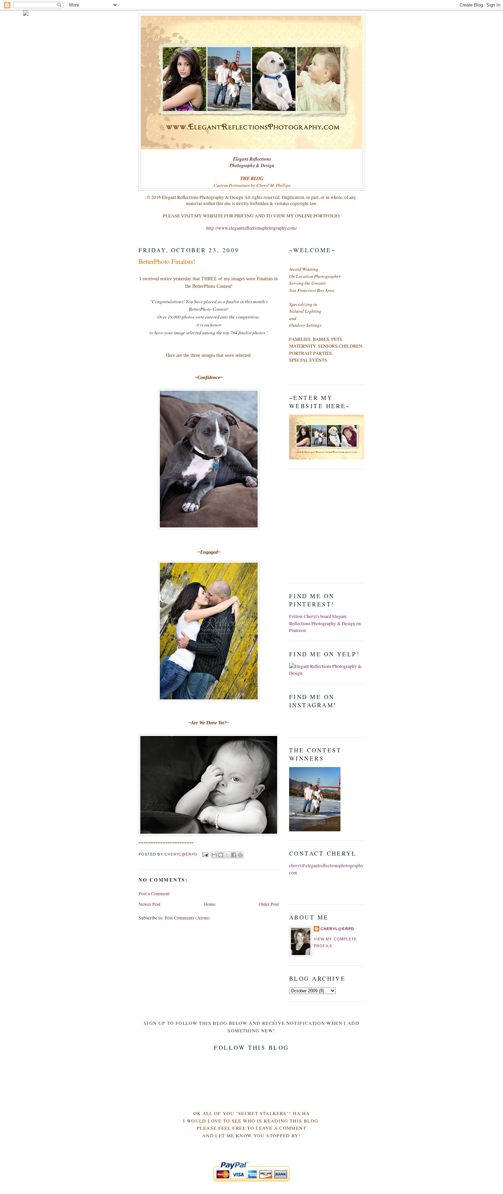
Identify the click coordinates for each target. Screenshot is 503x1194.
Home (210, 904)
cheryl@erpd (337, 929)
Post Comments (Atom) (187, 918)
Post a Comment (154, 893)
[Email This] (214, 854)
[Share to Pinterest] (240, 854)
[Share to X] (227, 854)
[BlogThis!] (220, 854)
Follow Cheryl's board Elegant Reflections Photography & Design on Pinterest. (325, 623)
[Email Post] (205, 854)
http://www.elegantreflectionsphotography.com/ (251, 228)
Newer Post (149, 904)
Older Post (269, 904)
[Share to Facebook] (233, 854)
